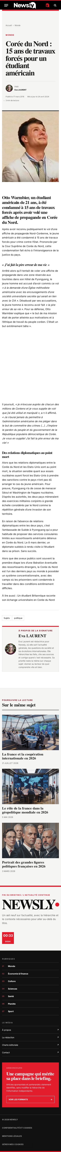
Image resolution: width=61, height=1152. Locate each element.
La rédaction (30, 1037)
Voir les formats (30, 1099)
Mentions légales (12, 1136)
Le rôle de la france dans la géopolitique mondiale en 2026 (25, 810)
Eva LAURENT (32, 636)
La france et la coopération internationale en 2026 (22, 756)
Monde (17, 25)
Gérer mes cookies (13, 1144)
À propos (30, 1030)
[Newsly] (31, 5)
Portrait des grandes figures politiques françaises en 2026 (23, 864)
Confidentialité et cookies (17, 1128)
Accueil (9, 25)
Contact (30, 1052)
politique (18, 618)
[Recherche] (55, 5)
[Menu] (6, 5)
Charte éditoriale (30, 1045)
